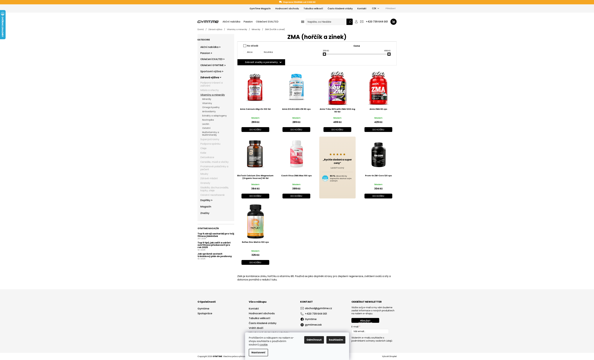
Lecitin (205, 124)
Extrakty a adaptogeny (214, 115)
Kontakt (361, 8)
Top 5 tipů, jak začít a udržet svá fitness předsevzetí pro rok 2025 (214, 245)
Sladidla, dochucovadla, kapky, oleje (214, 189)
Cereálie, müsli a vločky (214, 162)
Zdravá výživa (209, 77)
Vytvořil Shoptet (389, 356)
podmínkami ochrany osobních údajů (371, 340)
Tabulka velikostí (313, 8)
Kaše (203, 153)
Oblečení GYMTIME (212, 65)
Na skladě (252, 45)
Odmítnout (314, 340)
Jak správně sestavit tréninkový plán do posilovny (215, 255)
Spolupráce (205, 313)
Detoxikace (207, 157)
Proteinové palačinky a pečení (214, 168)
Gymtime (203, 308)
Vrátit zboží (256, 328)
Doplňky (205, 200)
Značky (204, 213)
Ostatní (206, 128)
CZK (374, 8)
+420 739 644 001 (316, 314)
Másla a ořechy (209, 90)
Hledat (349, 22)
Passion (205, 53)
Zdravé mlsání (209, 178)
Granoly (205, 183)
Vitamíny (207, 103)
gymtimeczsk (313, 325)
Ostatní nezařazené (212, 195)
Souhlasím (336, 340)
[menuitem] (231, 21)
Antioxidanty (209, 111)
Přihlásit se (364, 321)
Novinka (268, 52)
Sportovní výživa (210, 71)
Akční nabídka (209, 47)
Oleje (203, 148)
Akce (250, 52)
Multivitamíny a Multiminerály (210, 133)
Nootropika (208, 119)
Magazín (205, 206)
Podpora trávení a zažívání (211, 84)
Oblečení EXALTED (211, 59)
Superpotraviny (209, 139)
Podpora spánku (210, 144)
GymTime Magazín (260, 8)
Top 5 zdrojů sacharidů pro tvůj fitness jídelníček (216, 235)
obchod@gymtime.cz (318, 308)
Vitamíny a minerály (212, 95)
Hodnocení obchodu (287, 8)
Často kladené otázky (340, 8)
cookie (263, 344)
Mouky (204, 174)
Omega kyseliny (211, 107)
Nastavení (258, 352)
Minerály (206, 99)
